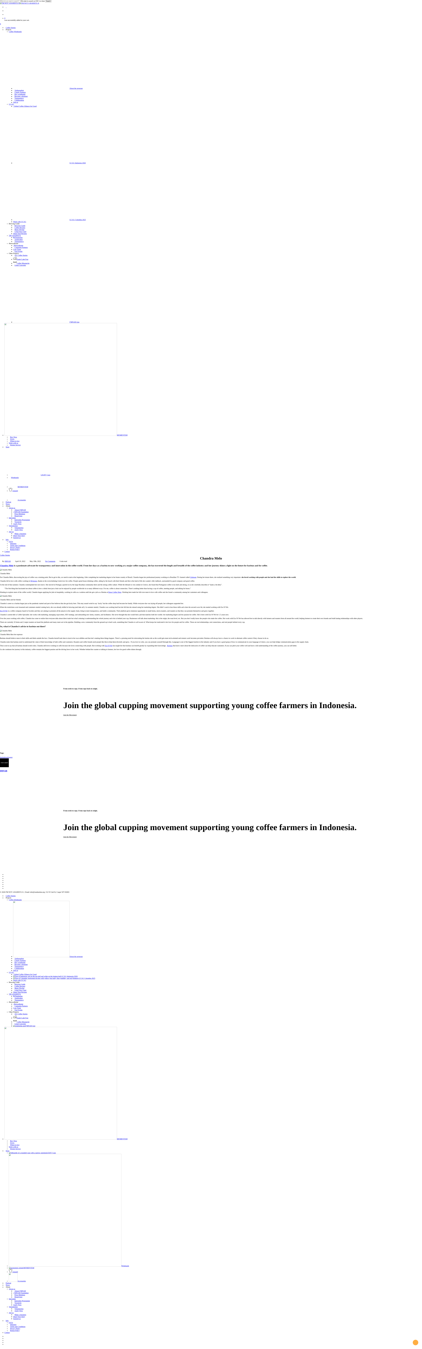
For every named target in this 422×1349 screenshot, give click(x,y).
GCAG (11, 972)
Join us (11, 1313)
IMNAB (8, 561)
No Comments (50, 561)
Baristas (170, 646)
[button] (70, 715)
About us (12, 1289)
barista (2, 757)
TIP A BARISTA (15, 994)
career (10, 757)
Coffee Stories (5, 555)
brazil (6, 757)
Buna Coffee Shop (114, 592)
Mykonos (33, 581)
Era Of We (3, 611)
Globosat (193, 577)
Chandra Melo (6, 565)
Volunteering (13, 1307)
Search (48, 1)
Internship (12, 1299)
